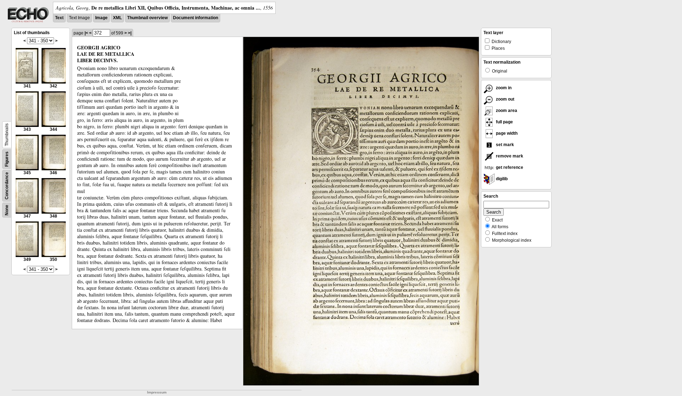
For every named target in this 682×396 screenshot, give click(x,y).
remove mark (509, 156)
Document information (195, 17)
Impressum (157, 392)
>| (129, 33)
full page (504, 121)
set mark (504, 144)
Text (59, 17)
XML (117, 17)
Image (101, 17)
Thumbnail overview (147, 17)
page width (506, 133)
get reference (509, 167)
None (6, 210)
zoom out (504, 99)
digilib (501, 178)
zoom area (506, 110)
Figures (6, 159)
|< (86, 33)
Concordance (6, 185)
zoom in (503, 87)
